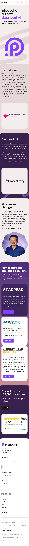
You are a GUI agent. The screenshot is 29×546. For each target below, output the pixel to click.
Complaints (4, 480)
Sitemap (14, 522)
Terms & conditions (5, 522)
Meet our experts (5, 509)
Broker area (4, 512)
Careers (3, 504)
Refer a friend (4, 478)
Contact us (4, 483)
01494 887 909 (5, 457)
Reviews (3, 507)
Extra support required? (7, 485)
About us (3, 502)
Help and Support (6, 475)
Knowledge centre (6, 472)
